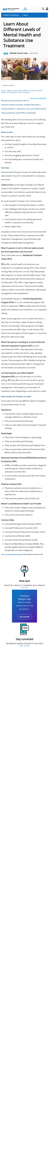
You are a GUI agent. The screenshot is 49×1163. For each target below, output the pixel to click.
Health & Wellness (11, 15)
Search (43, 9)
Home (3, 90)
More (25, 15)
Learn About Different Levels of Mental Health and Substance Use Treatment (22, 91)
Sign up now (24, 646)
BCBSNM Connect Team (19, 53)
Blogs (9, 90)
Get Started (25, 616)
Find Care (24, 587)
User (47, 9)
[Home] (15, 9)
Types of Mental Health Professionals (13, 554)
